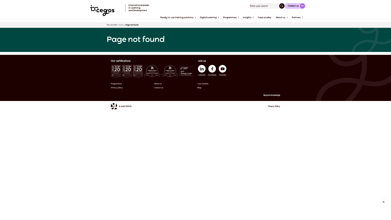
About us (158, 84)
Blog (199, 88)
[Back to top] (383, 202)
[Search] (282, 6)
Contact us (158, 88)
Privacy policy (117, 88)
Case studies (202, 84)
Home (121, 25)
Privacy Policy (274, 106)
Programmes (116, 84)
